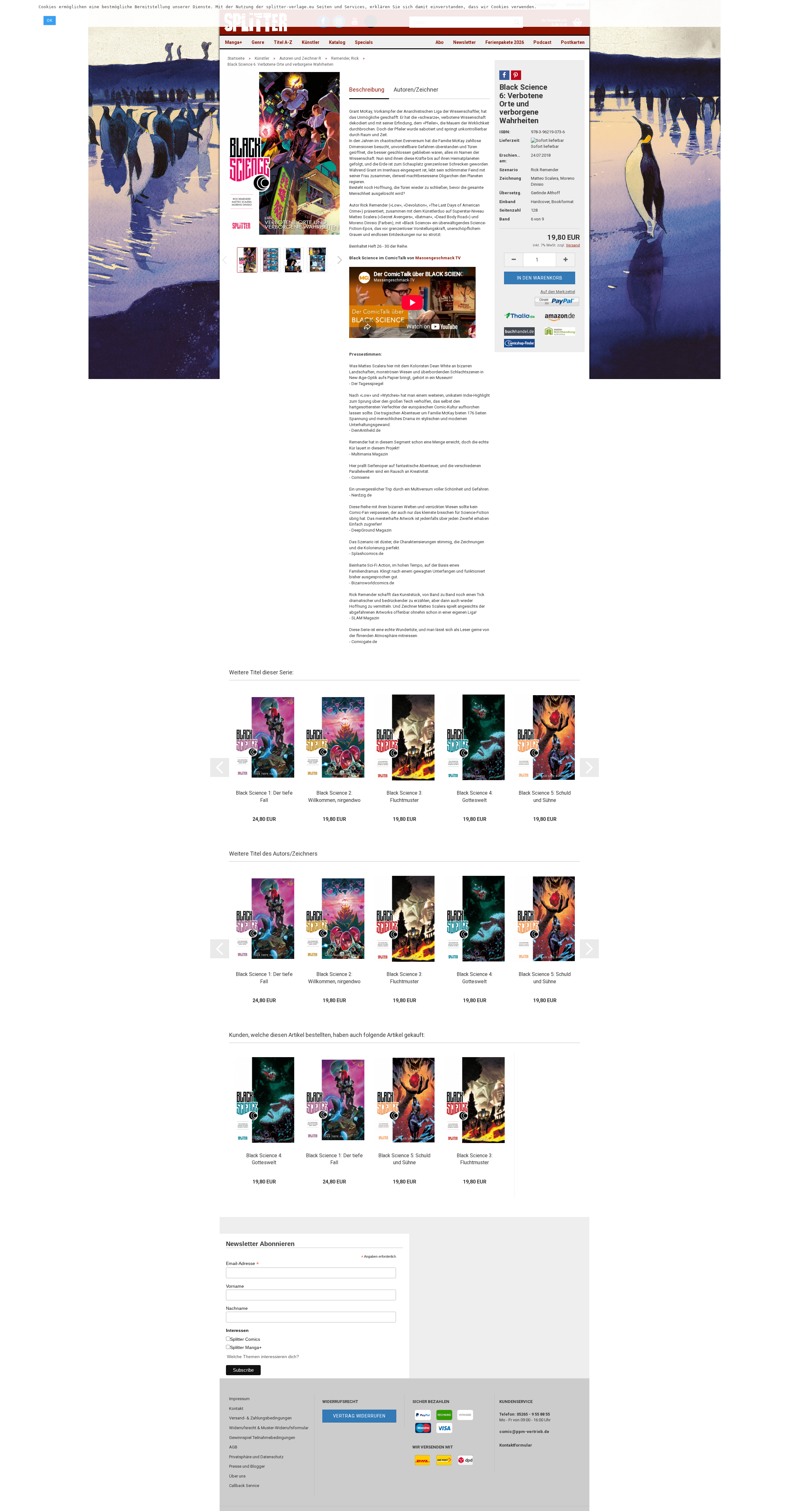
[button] (504, 75)
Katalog (337, 42)
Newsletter (464, 42)
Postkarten (573, 42)
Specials (364, 42)
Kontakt (236, 1408)
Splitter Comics (245, 1339)
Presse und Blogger (247, 1466)
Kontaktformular (515, 1445)
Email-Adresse (242, 1264)
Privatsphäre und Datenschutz (256, 1456)
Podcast (542, 42)
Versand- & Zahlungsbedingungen (260, 1418)
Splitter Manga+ (246, 1347)
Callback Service (244, 1485)
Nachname (237, 1308)
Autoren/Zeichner (416, 89)
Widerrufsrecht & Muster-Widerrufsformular (268, 1427)
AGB (233, 1447)
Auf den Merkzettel (557, 291)
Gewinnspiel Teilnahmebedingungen (262, 1437)
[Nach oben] (791, 1501)
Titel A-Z (283, 42)
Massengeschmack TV (438, 258)
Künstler (310, 42)
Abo (439, 42)
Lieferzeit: (509, 140)
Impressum (239, 1398)
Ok (49, 20)
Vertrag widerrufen (359, 1415)
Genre (258, 42)
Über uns (237, 1476)
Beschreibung (366, 89)
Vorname (235, 1286)
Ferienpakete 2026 (504, 42)
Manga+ (233, 42)
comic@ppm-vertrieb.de (524, 1431)
